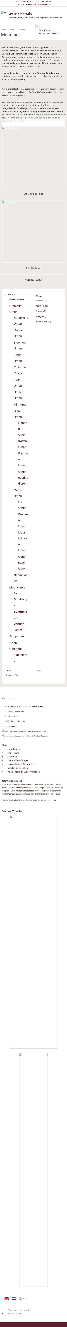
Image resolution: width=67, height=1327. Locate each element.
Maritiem (40, 306)
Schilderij (9, 675)
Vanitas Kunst (33, 279)
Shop (12, 29)
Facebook (44, 736)
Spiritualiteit (41, 321)
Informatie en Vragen (18, 760)
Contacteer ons (11, 726)
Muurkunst (17, 587)
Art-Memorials (10, 707)
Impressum (13, 753)
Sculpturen (16, 636)
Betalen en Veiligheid (18, 768)
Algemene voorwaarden (19, 1310)
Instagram (42, 731)
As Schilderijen (33, 193)
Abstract (40, 300)
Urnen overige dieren (23, 477)
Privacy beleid (15, 1313)
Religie (39, 316)
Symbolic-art (33, 267)
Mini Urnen (21, 404)
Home (4, 29)
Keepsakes (17, 299)
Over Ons (12, 756)
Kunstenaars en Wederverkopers (24, 772)
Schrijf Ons (44, 30)
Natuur (39, 311)
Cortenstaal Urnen (22, 562)
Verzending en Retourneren (21, 764)
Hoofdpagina (14, 749)
